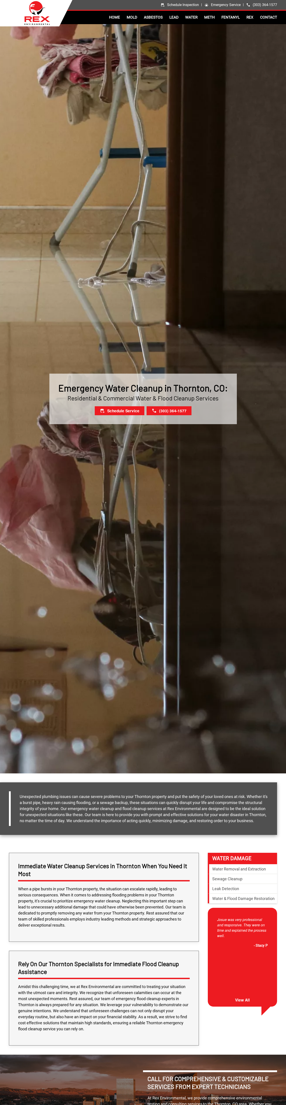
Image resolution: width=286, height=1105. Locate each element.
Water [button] (191, 17)
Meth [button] (209, 17)
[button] (222, 5)
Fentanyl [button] (230, 17)
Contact (268, 17)
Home (114, 17)
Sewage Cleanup (227, 879)
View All (242, 1000)
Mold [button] (132, 17)
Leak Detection (225, 889)
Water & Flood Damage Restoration (243, 898)
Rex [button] (249, 17)
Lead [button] (174, 17)
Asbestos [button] (153, 17)
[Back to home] (48, 13)
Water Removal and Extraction (239, 869)
